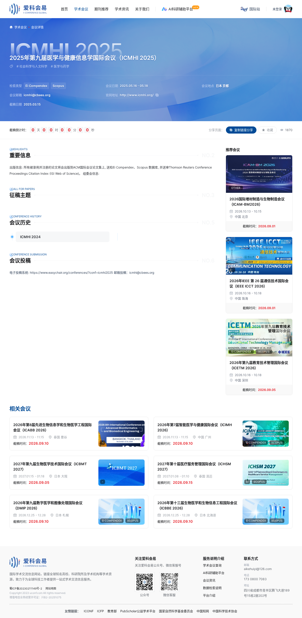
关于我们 (142, 9)
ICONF (89, 611)
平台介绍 (209, 595)
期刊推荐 (101, 9)
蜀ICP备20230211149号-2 (26, 588)
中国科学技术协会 (224, 611)
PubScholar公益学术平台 (137, 611)
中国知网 (203, 611)
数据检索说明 (212, 587)
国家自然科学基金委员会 (176, 611)
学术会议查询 (212, 565)
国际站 (254, 9)
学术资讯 (122, 9)
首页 (64, 9)
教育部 (112, 611)
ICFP (100, 611)
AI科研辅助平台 (180, 9)
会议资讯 (209, 580)
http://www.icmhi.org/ (136, 95)
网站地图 (51, 588)
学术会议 (81, 9)
